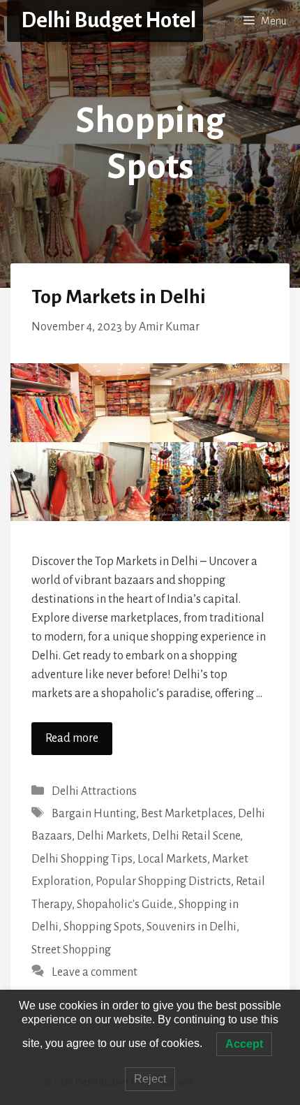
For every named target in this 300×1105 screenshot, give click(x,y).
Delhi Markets (112, 836)
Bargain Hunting (94, 813)
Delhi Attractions (94, 791)
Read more (71, 738)
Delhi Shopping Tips (82, 859)
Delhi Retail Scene (196, 836)
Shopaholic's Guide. (125, 904)
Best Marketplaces (187, 813)
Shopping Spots (102, 927)
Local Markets (172, 859)
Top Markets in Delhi (118, 296)
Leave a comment (94, 972)
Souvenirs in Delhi (192, 927)
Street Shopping (71, 950)
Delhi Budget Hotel (108, 20)
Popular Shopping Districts (163, 881)
